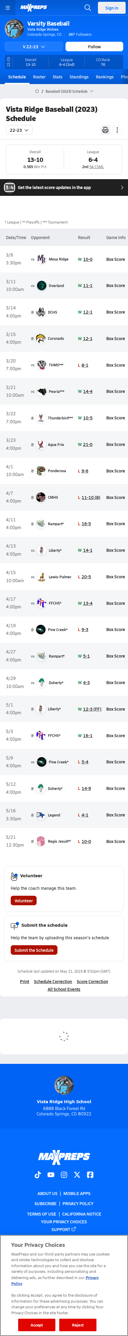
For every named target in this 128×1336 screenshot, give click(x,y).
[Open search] (88, 8)
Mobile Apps (76, 1193)
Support (60, 1229)
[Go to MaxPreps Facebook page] (90, 1175)
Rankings (105, 77)
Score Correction (92, 981)
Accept (37, 1325)
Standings (79, 77)
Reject (78, 1325)
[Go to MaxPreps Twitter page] (77, 1175)
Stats (58, 77)
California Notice (81, 1214)
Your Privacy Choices (64, 1221)
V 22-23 (30, 46)
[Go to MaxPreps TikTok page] (37, 1175)
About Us (47, 1193)
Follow (94, 46)
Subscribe (46, 1204)
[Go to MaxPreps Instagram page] (64, 1175)
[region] (64, 1285)
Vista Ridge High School (64, 1101)
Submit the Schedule (34, 950)
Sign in (111, 8)
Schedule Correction (53, 981)
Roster (39, 77)
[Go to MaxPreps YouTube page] (50, 1175)
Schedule (17, 77)
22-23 (16, 130)
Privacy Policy (78, 1204)
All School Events (64, 989)
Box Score (115, 259)
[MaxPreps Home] (33, 8)
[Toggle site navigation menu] (7, 8)
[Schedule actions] (117, 130)
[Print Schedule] (105, 130)
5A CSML (96, 166)
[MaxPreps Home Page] (37, 91)
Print (24, 981)
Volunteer (24, 900)
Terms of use (41, 1214)
